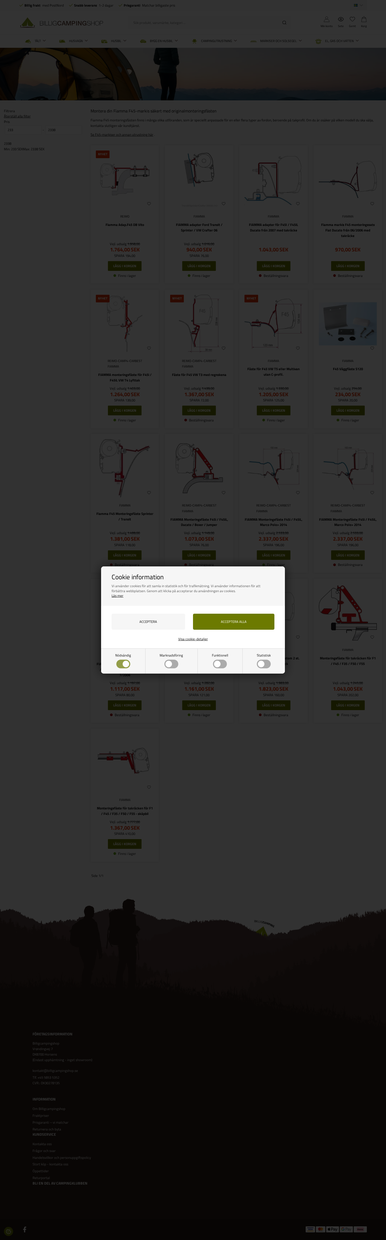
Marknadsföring (171, 655)
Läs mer (117, 595)
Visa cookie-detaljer (193, 639)
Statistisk (264, 655)
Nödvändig (123, 655)
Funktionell (220, 655)
